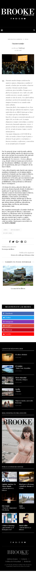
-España (18, 390)
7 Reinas (5, 230)
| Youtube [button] (8, 334)
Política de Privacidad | (14, 561)
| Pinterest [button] (8, 330)
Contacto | (25, 559)
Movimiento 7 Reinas (18, 159)
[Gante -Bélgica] (26, 498)
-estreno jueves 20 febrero (25, 527)
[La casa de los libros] (18, 276)
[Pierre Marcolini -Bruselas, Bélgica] (7, 380)
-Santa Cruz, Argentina (22, 367)
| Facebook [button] (8, 313)
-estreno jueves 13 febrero (9, 487)
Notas (26, 39)
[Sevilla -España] (7, 392)
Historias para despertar (15, 39)
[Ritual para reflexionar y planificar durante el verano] (26, 477)
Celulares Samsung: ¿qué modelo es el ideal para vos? (8, 527)
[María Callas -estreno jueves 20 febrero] (26, 518)
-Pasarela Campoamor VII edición (9, 508)
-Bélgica (22, 507)
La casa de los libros (18, 288)
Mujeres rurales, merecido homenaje (24, 402)
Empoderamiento (15, 230)
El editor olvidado (21, 355)
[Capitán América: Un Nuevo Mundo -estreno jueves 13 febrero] (9, 477)
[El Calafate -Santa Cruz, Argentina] (7, 369)
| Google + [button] (8, 326)
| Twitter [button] (8, 318)
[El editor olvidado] (7, 357)
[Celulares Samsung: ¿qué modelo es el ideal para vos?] (9, 518)
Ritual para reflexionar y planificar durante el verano (26, 486)
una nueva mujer (7, 233)
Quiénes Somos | (13, 559)
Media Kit (27, 561)
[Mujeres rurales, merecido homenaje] (7, 403)
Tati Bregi (21, 48)
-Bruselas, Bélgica (21, 379)
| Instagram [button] (9, 322)
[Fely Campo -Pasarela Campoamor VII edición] (9, 498)
